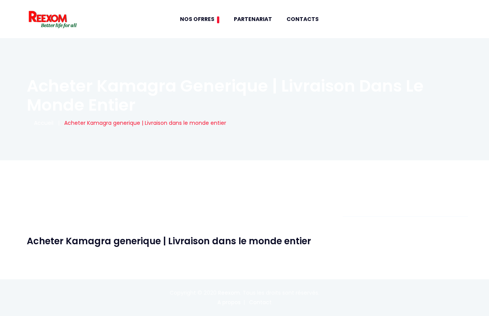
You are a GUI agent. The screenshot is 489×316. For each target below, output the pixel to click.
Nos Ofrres (197, 19)
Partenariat (253, 19)
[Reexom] (52, 19)
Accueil (42, 123)
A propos (229, 302)
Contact (260, 302)
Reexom (229, 293)
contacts (303, 19)
